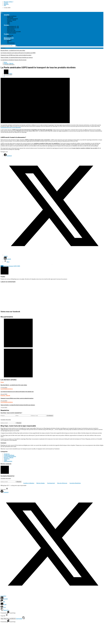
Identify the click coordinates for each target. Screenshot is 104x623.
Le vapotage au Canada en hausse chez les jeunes (13, 60)
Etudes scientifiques (11, 16)
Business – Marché (11, 20)
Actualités (6, 14)
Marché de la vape (11, 30)
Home (5, 62)
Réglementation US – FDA (13, 27)
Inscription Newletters (75, 483)
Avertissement (51, 483)
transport (11, 266)
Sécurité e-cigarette (11, 32)
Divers (8, 23)
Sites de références (62, 483)
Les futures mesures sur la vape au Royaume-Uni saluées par (17, 391)
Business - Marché (8, 63)
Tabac (8, 22)
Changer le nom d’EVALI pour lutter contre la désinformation (16, 55)
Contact (6, 3)
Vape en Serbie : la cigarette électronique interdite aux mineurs (17, 57)
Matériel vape (10, 17)
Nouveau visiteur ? (8, 1)
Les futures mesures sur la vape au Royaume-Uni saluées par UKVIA (18, 52)
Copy (19, 618)
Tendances (9, 21)
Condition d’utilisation (28, 483)
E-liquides (9, 36)
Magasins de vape (9, 38)
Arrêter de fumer (11, 29)
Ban (7, 266)
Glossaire (6, 4)
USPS (15, 266)
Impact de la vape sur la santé (14, 31)
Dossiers (6, 25)
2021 (5, 266)
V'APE (18, 266)
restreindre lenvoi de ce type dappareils (11, 127)
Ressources (7, 39)
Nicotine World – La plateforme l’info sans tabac (13, 50)
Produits (6, 34)
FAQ (5, 5)
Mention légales (40, 483)
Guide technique (11, 43)
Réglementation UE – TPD (13, 26)
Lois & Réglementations (12, 18)
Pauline (10, 73)
